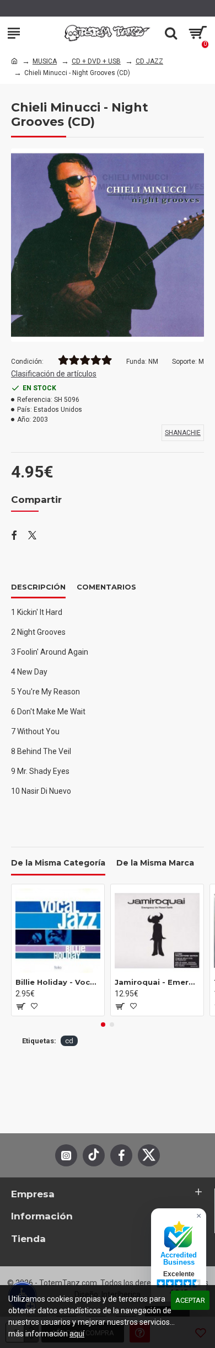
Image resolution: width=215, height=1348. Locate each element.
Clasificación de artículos (53, 373)
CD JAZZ (149, 61)
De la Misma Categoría (58, 863)
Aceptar (190, 1300)
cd (69, 1041)
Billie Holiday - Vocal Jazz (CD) (57, 982)
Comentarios (106, 586)
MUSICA (45, 61)
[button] (103, 1024)
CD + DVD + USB (96, 61)
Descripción (38, 586)
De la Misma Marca (155, 863)
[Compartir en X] (32, 536)
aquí (76, 1333)
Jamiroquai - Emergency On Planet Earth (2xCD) (157, 982)
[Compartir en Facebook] (14, 536)
